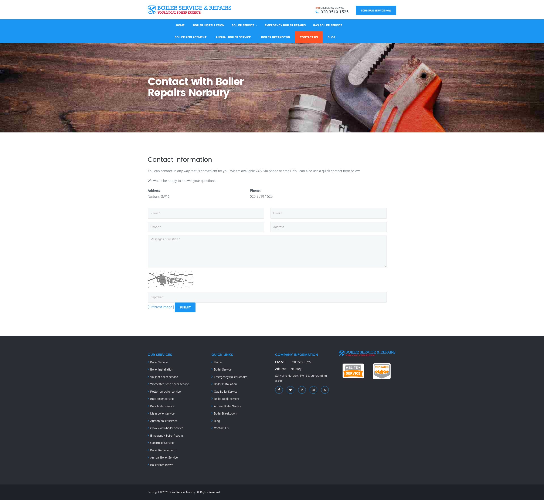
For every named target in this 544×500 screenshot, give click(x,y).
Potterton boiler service (165, 391)
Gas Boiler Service (327, 25)
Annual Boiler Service (233, 37)
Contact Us (309, 37)
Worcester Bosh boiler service (169, 384)
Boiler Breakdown (275, 37)
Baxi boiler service (162, 399)
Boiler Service (243, 25)
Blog (331, 37)
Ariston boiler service (163, 421)
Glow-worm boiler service (166, 428)
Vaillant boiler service (164, 377)
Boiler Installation (208, 25)
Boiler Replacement (191, 37)
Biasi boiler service (162, 406)
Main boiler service (162, 413)
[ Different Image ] (161, 307)
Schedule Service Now (376, 10)
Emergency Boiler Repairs (285, 25)
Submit (185, 307)
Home (180, 25)
